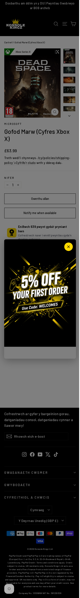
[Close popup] (68, 247)
